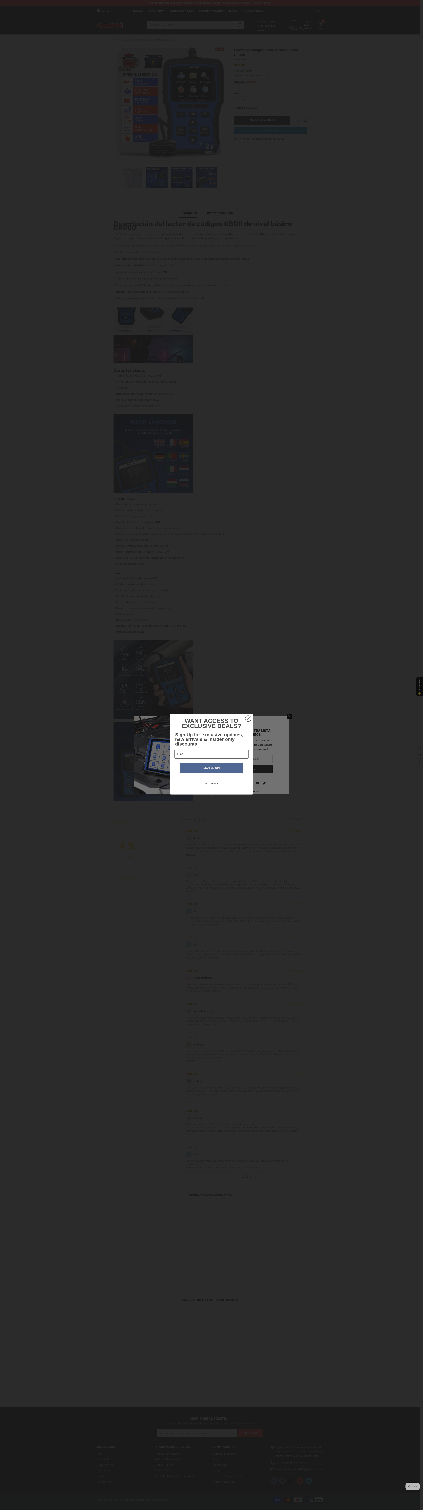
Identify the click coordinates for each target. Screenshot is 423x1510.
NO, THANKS (211, 783)
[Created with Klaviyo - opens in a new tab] (211, 795)
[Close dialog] (248, 719)
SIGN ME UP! (211, 767)
